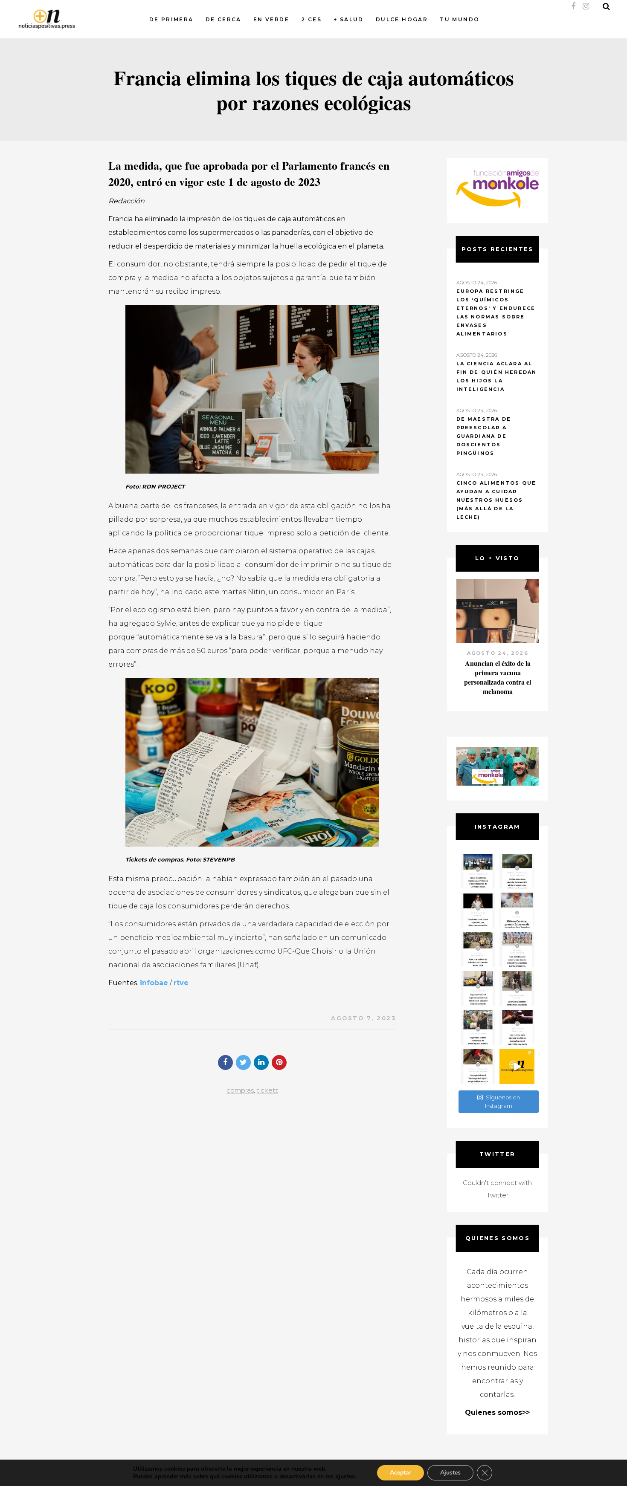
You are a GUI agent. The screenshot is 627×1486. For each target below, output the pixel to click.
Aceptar (400, 1473)
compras (240, 1090)
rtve (181, 983)
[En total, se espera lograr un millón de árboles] (478, 949)
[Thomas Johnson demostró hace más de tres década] (516, 1027)
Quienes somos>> (497, 1412)
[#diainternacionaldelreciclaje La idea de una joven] (516, 988)
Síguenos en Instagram (502, 1101)
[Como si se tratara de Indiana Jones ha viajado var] (478, 1066)
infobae (154, 983)
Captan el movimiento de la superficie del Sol (497, 667)
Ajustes (450, 1473)
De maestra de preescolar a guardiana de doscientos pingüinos (483, 436)
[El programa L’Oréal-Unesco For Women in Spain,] (478, 871)
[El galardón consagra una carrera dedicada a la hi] (516, 910)
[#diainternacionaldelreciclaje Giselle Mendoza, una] (478, 988)
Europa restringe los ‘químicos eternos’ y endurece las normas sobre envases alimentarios (496, 312)
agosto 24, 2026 (497, 653)
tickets (267, 1090)
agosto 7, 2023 (363, 1018)
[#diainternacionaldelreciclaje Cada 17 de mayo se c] (516, 949)
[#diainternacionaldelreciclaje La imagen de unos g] (478, 1027)
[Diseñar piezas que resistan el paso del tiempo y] (478, 910)
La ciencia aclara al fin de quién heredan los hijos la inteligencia (496, 376)
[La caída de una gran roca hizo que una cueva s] (516, 871)
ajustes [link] (345, 1476)
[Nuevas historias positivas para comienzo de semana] (516, 1066)
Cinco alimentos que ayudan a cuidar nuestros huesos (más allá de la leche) (496, 500)
